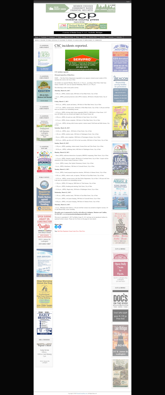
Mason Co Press (69, 37)
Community (98, 40)
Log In (127, 1)
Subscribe (119, 37)
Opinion (69, 40)
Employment (89, 40)
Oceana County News (74, 231)
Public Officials (52, 40)
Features (62, 40)
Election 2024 (93, 37)
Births (37, 40)
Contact (84, 37)
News (77, 37)
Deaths (43, 40)
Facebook (43, 37)
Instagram (52, 37)
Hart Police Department (63, 231)
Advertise (111, 37)
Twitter (60, 37)
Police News (82, 231)
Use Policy (102, 37)
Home (36, 37)
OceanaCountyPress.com (82, 393)
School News (78, 40)
